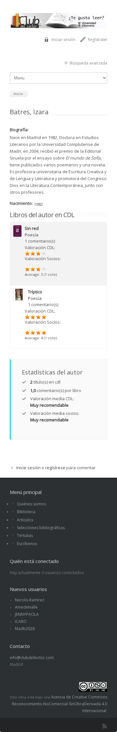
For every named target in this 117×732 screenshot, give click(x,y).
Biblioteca (26, 511)
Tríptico (35, 292)
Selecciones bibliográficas (41, 527)
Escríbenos (27, 543)
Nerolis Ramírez (29, 600)
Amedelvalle (26, 607)
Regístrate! (97, 39)
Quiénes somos (31, 504)
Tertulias (25, 535)
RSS (104, 726)
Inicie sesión (28, 468)
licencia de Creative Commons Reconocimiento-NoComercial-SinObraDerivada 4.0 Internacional (59, 703)
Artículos (25, 520)
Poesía (31, 235)
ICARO (21, 621)
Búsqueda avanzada (88, 63)
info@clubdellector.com (32, 657)
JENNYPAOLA (27, 614)
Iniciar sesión (63, 39)
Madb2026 (25, 628)
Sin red (32, 228)
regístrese (55, 468)
